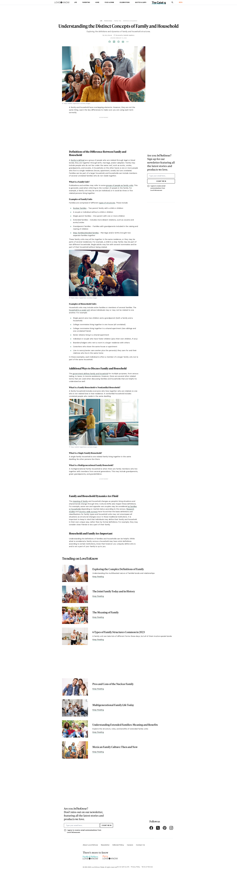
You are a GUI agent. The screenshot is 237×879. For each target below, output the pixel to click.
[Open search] (172, 2)
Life (101, 21)
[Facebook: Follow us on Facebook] (151, 828)
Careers (130, 845)
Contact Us (140, 845)
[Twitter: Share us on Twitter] (114, 41)
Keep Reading (98, 576)
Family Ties (117, 21)
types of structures (107, 203)
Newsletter (105, 845)
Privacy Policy (135, 867)
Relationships (108, 21)
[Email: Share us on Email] (123, 41)
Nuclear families (79, 208)
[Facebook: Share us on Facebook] (109, 41)
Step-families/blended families (86, 233)
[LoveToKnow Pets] (110, 857)
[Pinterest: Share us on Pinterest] (118, 41)
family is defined (78, 160)
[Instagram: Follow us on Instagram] (171, 828)
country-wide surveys (88, 511)
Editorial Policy (118, 845)
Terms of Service (147, 867)
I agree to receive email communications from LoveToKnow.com (157, 188)
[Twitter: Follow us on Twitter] (158, 828)
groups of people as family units (119, 185)
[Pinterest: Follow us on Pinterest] (164, 828)
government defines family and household (90, 373)
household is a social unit (79, 310)
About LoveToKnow (90, 845)
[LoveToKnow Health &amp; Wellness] (90, 857)
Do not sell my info (123, 867)
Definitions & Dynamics (130, 21)
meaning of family (80, 501)
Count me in (161, 181)
